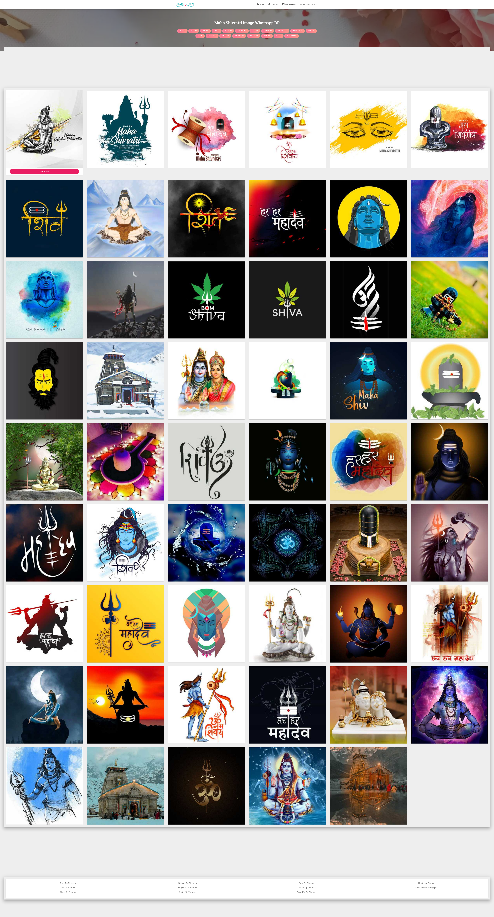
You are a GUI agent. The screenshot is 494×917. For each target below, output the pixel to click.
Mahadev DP (239, 36)
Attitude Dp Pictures (187, 883)
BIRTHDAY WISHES (309, 4)
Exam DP (311, 31)
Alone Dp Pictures (68, 892)
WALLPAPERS (290, 4)
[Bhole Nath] (44, 462)
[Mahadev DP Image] (449, 219)
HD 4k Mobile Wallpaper (426, 887)
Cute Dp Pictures (306, 883)
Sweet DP (225, 36)
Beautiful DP (282, 31)
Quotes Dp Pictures (187, 892)
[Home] (185, 4)
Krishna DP (253, 36)
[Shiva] (206, 300)
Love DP (205, 31)
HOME (261, 4)
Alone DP (228, 31)
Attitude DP (241, 31)
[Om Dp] (206, 462)
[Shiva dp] (287, 300)
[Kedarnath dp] (125, 381)
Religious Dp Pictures (187, 887)
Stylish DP (268, 31)
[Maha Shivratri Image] (125, 129)
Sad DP (216, 31)
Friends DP (212, 36)
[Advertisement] (247, 68)
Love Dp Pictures (68, 883)
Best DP (194, 31)
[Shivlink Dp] (449, 300)
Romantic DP (297, 31)
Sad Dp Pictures (68, 887)
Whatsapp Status (426, 883)
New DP (182, 31)
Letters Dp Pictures (307, 887)
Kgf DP (278, 36)
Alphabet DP (291, 36)
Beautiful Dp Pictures (306, 892)
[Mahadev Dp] (44, 219)
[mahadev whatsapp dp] (287, 462)
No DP (200, 36)
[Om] (206, 786)
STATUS (274, 4)
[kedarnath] (125, 786)
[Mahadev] (368, 219)
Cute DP (255, 31)
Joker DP (267, 36)
